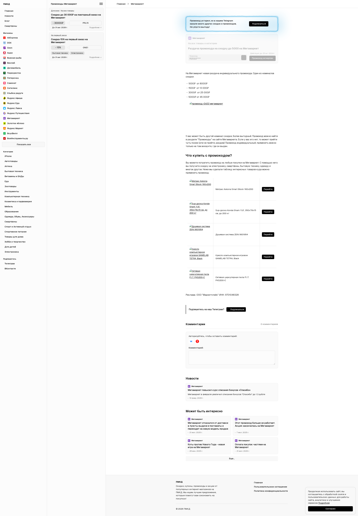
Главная (121, 4)
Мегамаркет (137, 4)
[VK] (191, 341)
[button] (347, 4)
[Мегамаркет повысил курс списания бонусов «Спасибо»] (232, 392)
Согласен (330, 508)
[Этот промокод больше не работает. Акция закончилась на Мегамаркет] (255, 425)
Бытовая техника (60, 53)
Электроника (77, 53)
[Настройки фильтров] (101, 4)
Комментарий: (196, 348)
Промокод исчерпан (262, 58)
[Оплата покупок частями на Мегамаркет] (255, 446)
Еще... (232, 458)
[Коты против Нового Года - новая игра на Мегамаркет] (208, 446)
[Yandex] (197, 341)
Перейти (268, 189)
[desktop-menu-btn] (110, 4)
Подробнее (324, 503)
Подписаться (259, 24)
